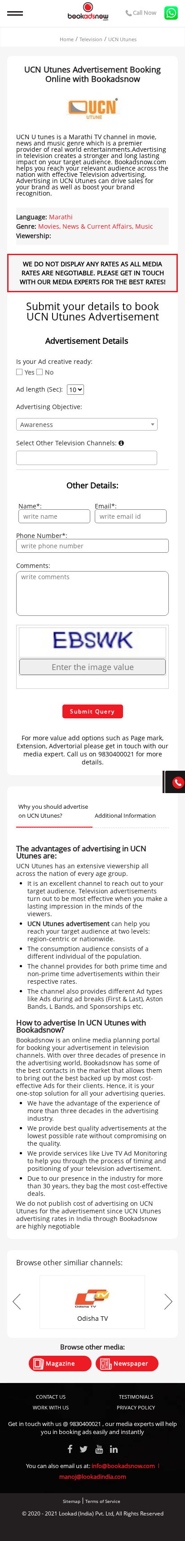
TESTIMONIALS (136, 1396)
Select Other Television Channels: (67, 443)
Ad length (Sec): (39, 389)
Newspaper (130, 1363)
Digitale (126, 1528)
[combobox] (86, 424)
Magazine (59, 1363)
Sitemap (71, 1501)
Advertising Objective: (49, 407)
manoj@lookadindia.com (92, 1477)
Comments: (33, 566)
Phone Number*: (41, 536)
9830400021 (85, 1424)
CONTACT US (51, 1396)
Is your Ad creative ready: (54, 362)
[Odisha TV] (92, 1278)
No (49, 372)
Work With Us (51, 1407)
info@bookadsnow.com (123, 1466)
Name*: (30, 506)
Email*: (106, 506)
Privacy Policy (136, 1407)
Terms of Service (102, 1501)
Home (67, 39)
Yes (30, 372)
